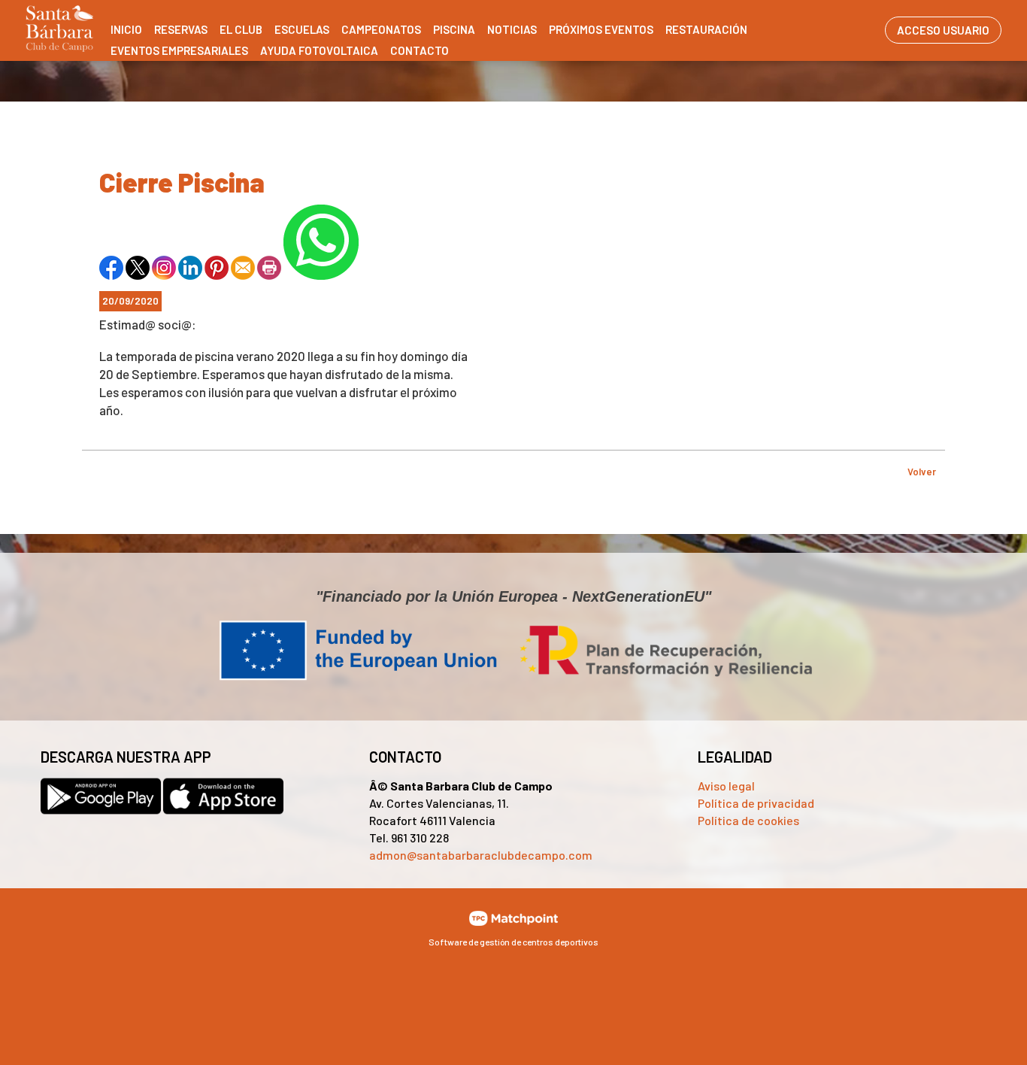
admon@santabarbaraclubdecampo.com (480, 855)
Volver (921, 472)
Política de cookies (748, 820)
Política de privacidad (756, 803)
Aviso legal (726, 785)
